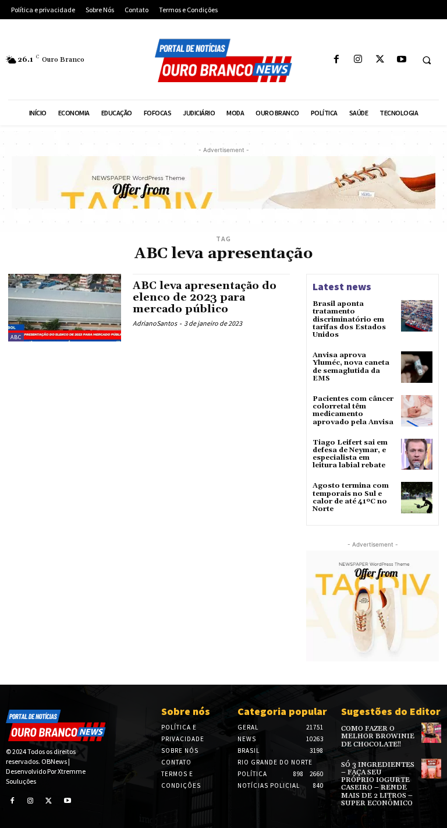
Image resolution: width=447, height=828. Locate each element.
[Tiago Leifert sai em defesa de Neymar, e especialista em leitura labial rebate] (416, 454)
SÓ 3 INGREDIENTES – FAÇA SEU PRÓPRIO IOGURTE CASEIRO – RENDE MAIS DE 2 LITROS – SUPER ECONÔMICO (377, 784)
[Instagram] (358, 60)
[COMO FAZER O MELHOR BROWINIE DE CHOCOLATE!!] (431, 732)
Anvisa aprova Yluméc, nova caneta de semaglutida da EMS (351, 367)
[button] (426, 60)
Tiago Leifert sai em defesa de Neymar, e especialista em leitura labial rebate (350, 454)
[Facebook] (337, 60)
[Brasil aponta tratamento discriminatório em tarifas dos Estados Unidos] (416, 316)
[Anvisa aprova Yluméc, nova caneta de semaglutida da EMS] (416, 367)
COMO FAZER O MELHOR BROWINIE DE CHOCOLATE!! (377, 736)
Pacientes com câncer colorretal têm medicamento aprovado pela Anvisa (353, 410)
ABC (16, 337)
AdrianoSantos (155, 323)
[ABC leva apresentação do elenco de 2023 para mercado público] (64, 307)
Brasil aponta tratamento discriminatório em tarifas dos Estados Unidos (349, 319)
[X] (380, 60)
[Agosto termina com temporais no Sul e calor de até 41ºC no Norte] (416, 497)
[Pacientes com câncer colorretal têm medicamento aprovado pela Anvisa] (416, 411)
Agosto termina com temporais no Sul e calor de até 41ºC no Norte (351, 497)
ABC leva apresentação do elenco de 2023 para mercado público (204, 297)
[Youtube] (401, 60)
